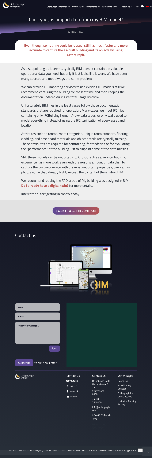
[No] (148, 452)
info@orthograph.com (101, 408)
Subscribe (24, 362)
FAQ (136, 7)
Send (54, 348)
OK (140, 450)
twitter (73, 386)
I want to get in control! (76, 210)
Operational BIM (109, 7)
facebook (73, 391)
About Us (126, 7)
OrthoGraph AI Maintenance (84, 7)
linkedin (73, 396)
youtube (73, 381)
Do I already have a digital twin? (44, 185)
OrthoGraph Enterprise (57, 7)
